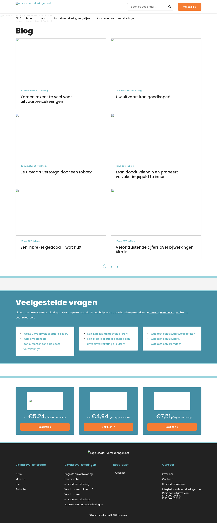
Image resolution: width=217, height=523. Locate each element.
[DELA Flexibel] (108, 401)
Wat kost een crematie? (166, 344)
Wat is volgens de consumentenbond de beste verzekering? (42, 344)
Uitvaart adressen (173, 484)
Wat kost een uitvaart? (165, 339)
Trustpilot (119, 473)
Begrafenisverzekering (78, 474)
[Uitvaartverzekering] (45, 7)
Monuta (31, 18)
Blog (45, 90)
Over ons (167, 474)
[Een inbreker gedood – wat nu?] (61, 224)
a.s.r (18, 484)
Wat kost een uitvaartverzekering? (173, 334)
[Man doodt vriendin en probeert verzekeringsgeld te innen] (156, 149)
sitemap (123, 514)
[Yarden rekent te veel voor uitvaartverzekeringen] (61, 74)
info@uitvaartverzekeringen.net (182, 489)
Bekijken (43, 427)
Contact (167, 479)
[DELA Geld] (172, 401)
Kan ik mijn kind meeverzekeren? (108, 334)
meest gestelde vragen (164, 312)
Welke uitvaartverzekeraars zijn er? (46, 334)
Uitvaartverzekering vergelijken (72, 18)
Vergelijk (188, 7)
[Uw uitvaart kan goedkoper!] (156, 74)
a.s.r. (44, 18)
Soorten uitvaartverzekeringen (116, 18)
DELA (18, 18)
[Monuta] (45, 401)
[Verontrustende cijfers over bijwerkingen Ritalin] (156, 224)
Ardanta (21, 489)
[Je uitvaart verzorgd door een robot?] (61, 149)
